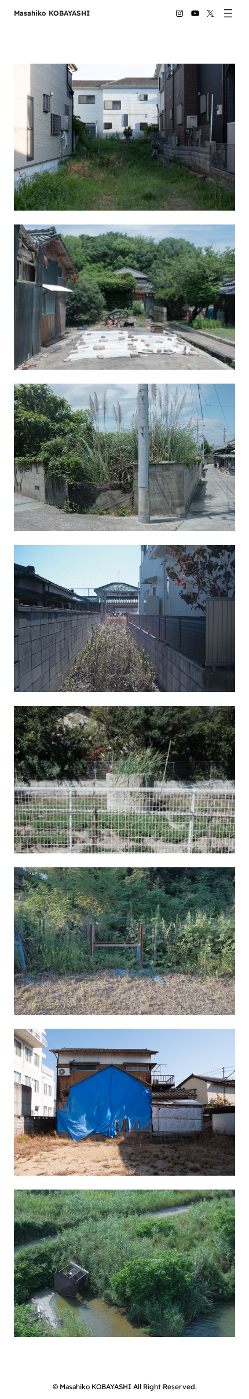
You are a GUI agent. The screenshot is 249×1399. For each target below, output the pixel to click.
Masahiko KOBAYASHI (52, 13)
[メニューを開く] (228, 13)
